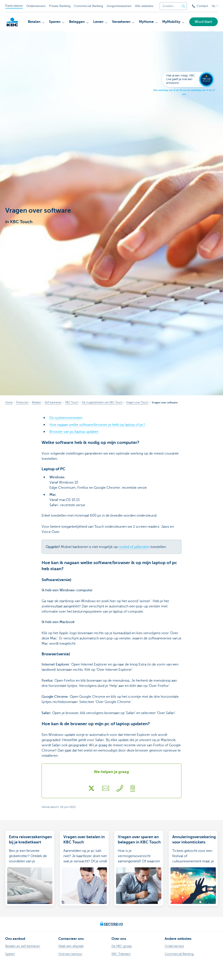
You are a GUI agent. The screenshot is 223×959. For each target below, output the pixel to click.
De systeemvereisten (65, 418)
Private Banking (59, 6)
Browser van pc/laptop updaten (73, 432)
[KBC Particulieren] (12, 22)
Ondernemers (36, 6)
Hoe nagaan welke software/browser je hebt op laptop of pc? (97, 425)
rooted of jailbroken (134, 547)
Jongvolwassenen (119, 6)
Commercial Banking (88, 6)
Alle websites (144, 6)
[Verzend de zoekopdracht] (183, 6)
